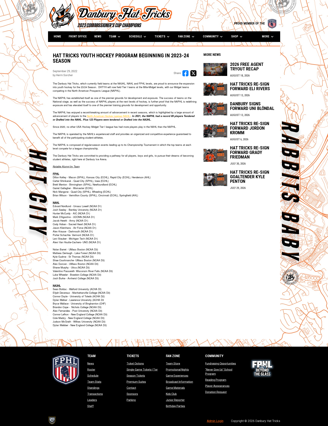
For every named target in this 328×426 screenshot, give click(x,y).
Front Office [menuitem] (78, 36)
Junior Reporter (175, 400)
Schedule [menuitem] (138, 36)
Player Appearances (217, 385)
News (90, 363)
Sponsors (132, 393)
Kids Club (171, 393)
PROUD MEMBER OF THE (255, 23)
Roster (91, 369)
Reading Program (215, 379)
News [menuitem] (97, 36)
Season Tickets (136, 375)
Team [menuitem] (115, 36)
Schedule (93, 375)
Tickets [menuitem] (162, 36)
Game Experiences (177, 375)
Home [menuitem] (57, 36)
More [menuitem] (268, 36)
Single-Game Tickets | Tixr (142, 369)
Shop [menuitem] (237, 36)
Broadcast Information (179, 381)
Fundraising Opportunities (220, 363)
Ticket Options (135, 363)
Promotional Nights (177, 369)
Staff (90, 406)
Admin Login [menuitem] (215, 421)
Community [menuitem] (213, 36)
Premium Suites (136, 381)
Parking (131, 400)
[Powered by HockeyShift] (52, 420)
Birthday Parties (175, 406)
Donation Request (216, 392)
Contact (131, 387)
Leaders (92, 400)
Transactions (95, 393)
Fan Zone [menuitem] (186, 36)
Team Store (173, 363)
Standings (93, 387)
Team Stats (94, 381)
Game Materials (175, 387)
